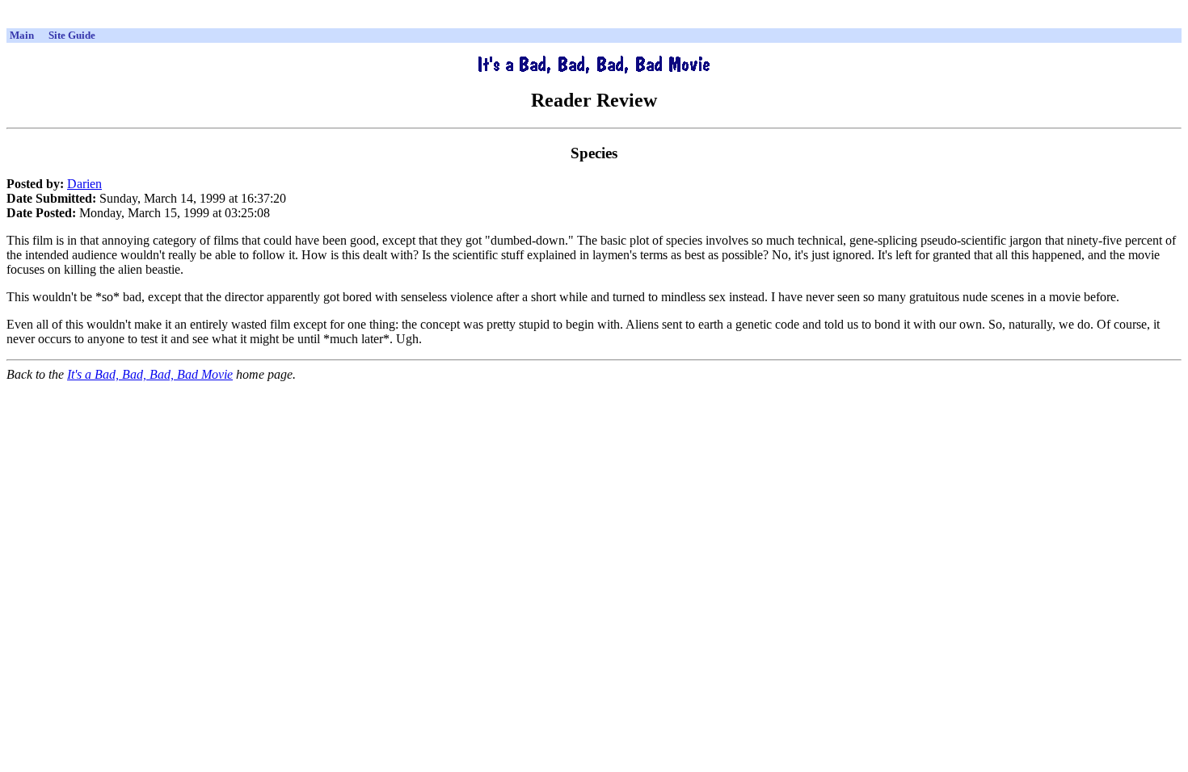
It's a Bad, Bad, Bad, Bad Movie (150, 374)
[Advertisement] (594, 20)
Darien (84, 184)
